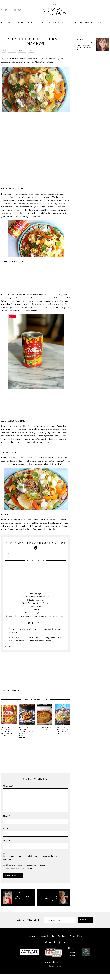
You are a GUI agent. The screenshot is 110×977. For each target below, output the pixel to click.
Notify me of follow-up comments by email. (25, 865)
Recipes (13, 690)
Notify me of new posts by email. (20, 868)
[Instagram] (15, 9)
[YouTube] (19, 9)
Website (6, 840)
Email (6, 828)
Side (18, 690)
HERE (51, 464)
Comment (8, 786)
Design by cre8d (55, 966)
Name (6, 816)
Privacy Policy (76, 935)
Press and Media (46, 935)
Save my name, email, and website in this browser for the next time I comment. (33, 857)
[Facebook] (1, 9)
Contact (62, 935)
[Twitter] (6, 9)
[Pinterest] (10, 9)
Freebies (31, 935)
